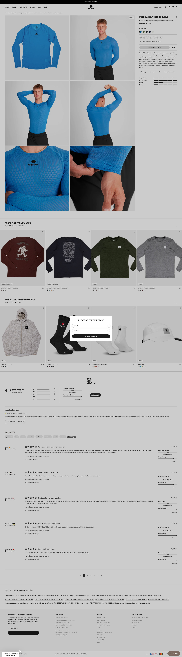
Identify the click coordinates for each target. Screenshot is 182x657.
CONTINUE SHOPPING (91, 336)
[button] (10, 654)
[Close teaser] (20, 651)
